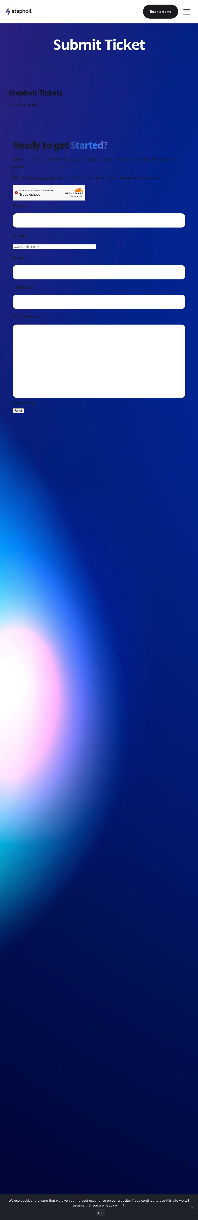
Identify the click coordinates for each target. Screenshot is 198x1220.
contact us (44, 177)
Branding (10, 696)
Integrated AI (13, 774)
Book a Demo (14, 793)
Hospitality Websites (19, 822)
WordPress (12, 667)
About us (11, 609)
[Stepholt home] (18, 11)
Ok (100, 1213)
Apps (7, 706)
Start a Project (14, 1055)
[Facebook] (7, 1133)
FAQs (7, 1045)
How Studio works (73, 609)
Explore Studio (14, 745)
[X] (26, 1133)
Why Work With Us (17, 939)
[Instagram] (36, 1133)
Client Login (12, 784)
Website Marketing (18, 677)
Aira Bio (9, 1006)
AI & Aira (10, 716)
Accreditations (14, 958)
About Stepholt (15, 919)
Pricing (103, 609)
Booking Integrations (19, 861)
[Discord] (45, 1133)
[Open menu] (187, 11)
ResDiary (10, 890)
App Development (17, 1016)
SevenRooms (13, 881)
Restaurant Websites (19, 832)
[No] (192, 1207)
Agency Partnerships (19, 968)
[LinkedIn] (16, 1133)
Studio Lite (11, 755)
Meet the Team (15, 929)
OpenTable (12, 871)
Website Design (15, 648)
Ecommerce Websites (20, 1026)
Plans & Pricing (15, 764)
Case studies (38, 609)
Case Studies (13, 948)
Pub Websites (14, 851)
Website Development (20, 658)
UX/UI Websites (15, 687)
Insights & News (16, 1036)
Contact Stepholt (16, 978)
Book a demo (160, 12)
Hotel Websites (15, 842)
